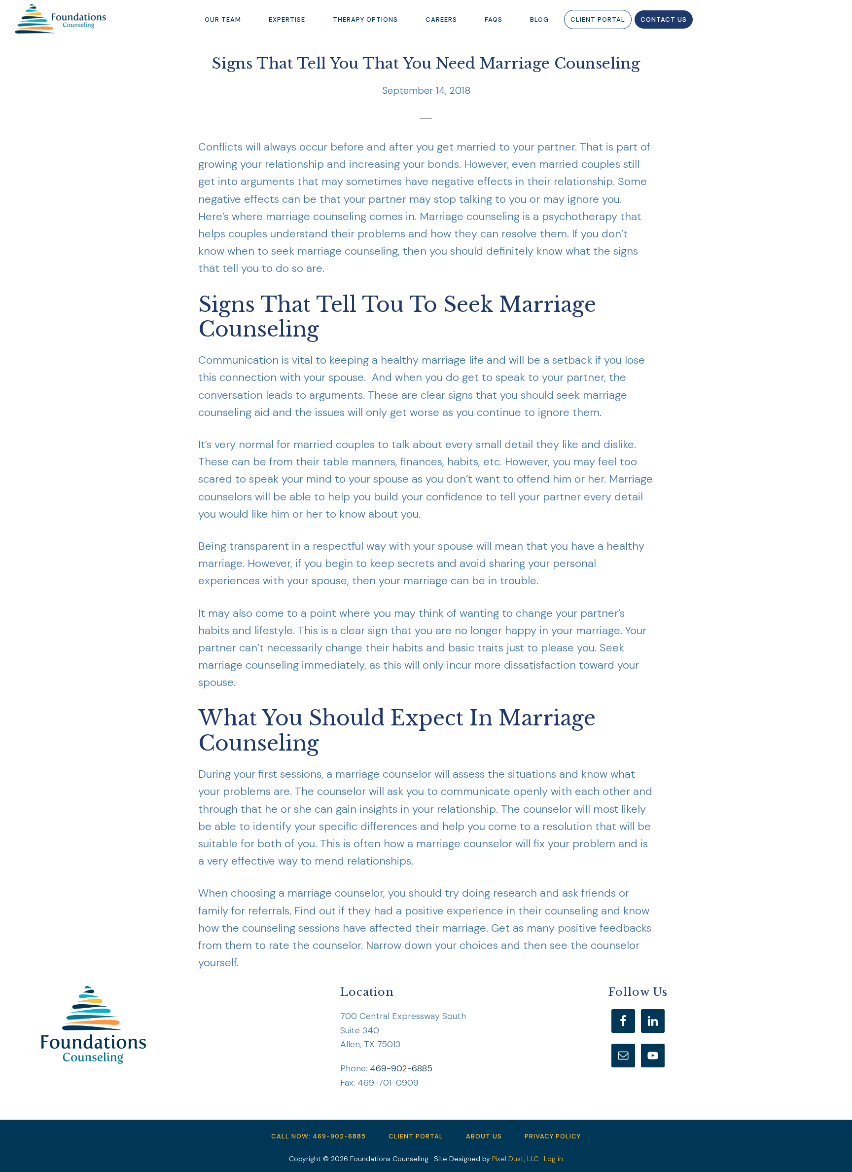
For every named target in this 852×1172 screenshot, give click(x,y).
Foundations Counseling (64, 19)
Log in (553, 1158)
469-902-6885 (401, 1068)
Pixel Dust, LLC (515, 1158)
